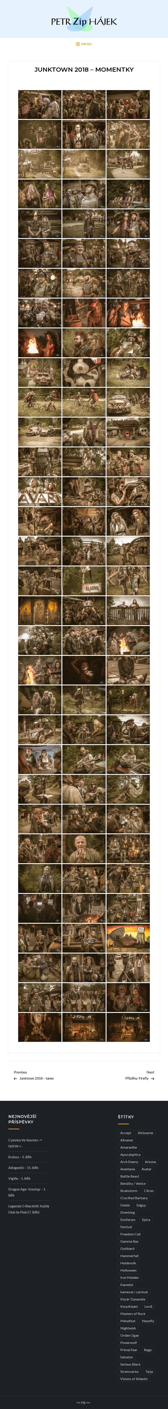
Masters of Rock (132, 1313)
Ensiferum (127, 1219)
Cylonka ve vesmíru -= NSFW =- (25, 1143)
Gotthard (127, 1248)
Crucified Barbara (133, 1198)
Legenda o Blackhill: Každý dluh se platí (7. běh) (28, 1209)
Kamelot (126, 1285)
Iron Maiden (129, 1277)
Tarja (149, 1371)
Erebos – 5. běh (20, 1157)
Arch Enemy (129, 1162)
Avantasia (127, 1169)
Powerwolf (128, 1342)
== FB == (83, 1402)
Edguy (141, 1205)
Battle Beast (129, 1176)
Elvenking (127, 1212)
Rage (148, 1350)
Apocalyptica (130, 1154)
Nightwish (128, 1328)
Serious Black (130, 1364)
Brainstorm (128, 1190)
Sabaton (126, 1357)
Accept (125, 1133)
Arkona (150, 1162)
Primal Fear (128, 1350)
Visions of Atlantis (134, 1379)
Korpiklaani (129, 1306)
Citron (149, 1190)
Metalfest (127, 1321)
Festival (126, 1227)
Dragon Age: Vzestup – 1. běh (27, 1192)
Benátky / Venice (133, 1183)
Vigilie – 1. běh (19, 1178)
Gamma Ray (129, 1241)
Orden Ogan (129, 1335)
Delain (125, 1205)
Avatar (147, 1169)
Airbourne (145, 1133)
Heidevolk (128, 1263)
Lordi (148, 1306)
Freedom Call (130, 1234)
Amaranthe (128, 1147)
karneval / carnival (134, 1292)
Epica (146, 1219)
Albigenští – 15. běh (23, 1167)
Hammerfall (129, 1256)
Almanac (126, 1140)
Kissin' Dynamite (132, 1299)
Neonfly (148, 1321)
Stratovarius (129, 1371)
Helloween (128, 1270)
